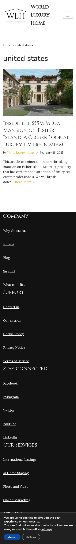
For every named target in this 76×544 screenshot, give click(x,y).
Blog (6, 258)
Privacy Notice (14, 348)
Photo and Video (15, 487)
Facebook (10, 383)
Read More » (24, 182)
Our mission (12, 321)
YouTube (9, 424)
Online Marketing (16, 500)
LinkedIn (10, 437)
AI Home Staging (16, 473)
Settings (31, 537)
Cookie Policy (13, 334)
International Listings (19, 460)
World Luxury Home (20, 152)
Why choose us (14, 231)
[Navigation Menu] (68, 15)
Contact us (11, 307)
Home (7, 45)
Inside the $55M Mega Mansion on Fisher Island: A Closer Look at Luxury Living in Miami (36, 134)
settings (46, 529)
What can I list (14, 285)
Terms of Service (16, 361)
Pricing (8, 244)
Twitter (9, 410)
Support (9, 271)
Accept (12, 537)
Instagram (11, 397)
